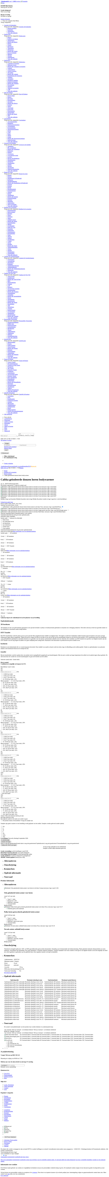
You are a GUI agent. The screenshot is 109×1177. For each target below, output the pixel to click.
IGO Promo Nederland (10, 1137)
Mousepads (10, 403)
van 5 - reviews (11, 1)
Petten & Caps (11, 227)
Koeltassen (10, 371)
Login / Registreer (9, 1085)
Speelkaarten (10, 163)
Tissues (9, 330)
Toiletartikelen (11, 331)
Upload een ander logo (7, 502)
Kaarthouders (11, 399)
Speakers (9, 86)
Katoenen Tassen (12, 370)
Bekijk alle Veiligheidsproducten (16, 268)
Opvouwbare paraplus (13, 288)
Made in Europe (8, 426)
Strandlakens (10, 299)
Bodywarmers (11, 212)
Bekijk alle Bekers (12, 42)
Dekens (9, 177)
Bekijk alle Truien (12, 246)
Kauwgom (10, 109)
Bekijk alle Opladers (12, 83)
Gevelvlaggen (11, 311)
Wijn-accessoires (11, 204)
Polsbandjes (10, 230)
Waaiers (9, 250)
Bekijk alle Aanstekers (13, 149)
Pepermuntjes (11, 111)
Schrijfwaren (7, 339)
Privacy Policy (8, 1141)
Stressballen (10, 167)
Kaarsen (9, 184)
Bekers (9, 37)
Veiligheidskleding (12, 247)
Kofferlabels (10, 380)
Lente (9, 132)
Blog (5, 428)
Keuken (9, 186)
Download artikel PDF (10, 972)
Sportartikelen (11, 293)
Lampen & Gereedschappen (11, 256)
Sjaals (9, 235)
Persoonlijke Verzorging (10, 319)
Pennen (9, 344)
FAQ (5, 429)
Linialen (9, 402)
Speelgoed (10, 161)
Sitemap (6, 1146)
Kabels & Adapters (12, 82)
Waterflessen (10, 57)
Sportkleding (10, 239)
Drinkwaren (7, 34)
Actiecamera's (11, 69)
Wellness (9, 334)
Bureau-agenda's (11, 28)
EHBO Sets (10, 324)
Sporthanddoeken (12, 181)
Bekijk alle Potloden (12, 354)
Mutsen (9, 224)
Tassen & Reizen (8, 359)
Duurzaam (7, 420)
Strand (9, 298)
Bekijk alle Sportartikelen (14, 296)
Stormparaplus (11, 290)
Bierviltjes (10, 98)
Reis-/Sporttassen (12, 377)
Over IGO (7, 1073)
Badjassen (10, 180)
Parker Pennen (11, 345)
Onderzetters (10, 203)
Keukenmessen (11, 190)
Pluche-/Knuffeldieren (13, 158)
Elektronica (7, 60)
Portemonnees (11, 232)
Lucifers (9, 157)
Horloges (9, 216)
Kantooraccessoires (12, 400)
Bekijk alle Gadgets (12, 74)
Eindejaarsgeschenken (13, 125)
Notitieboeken (11, 406)
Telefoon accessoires (13, 88)
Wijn (8, 115)
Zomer (9, 137)
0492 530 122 (4, 468)
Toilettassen (10, 333)
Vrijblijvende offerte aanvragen (8, 845)
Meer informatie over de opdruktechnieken (24, 531)
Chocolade (10, 108)
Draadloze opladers (12, 80)
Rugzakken (7, 1099)
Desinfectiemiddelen (12, 322)
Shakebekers (10, 40)
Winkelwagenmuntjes (13, 169)
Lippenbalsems (11, 327)
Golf (8, 285)
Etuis (8, 397)
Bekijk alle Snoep (12, 114)
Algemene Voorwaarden (10, 1140)
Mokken (9, 54)
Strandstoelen (11, 301)
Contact (6, 1088)
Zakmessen (10, 270)
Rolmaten (10, 264)
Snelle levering (11, 140)
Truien (9, 242)
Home (5, 470)
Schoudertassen (11, 385)
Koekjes (9, 105)
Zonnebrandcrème (12, 336)
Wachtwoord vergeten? (10, 447)
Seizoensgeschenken (13, 129)
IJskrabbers (10, 262)
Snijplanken (10, 195)
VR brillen (10, 72)
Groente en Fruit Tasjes (13, 365)
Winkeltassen (7, 1116)
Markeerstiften (11, 342)
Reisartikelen (10, 379)
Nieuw (6, 425)
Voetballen (10, 295)
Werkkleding (10, 252)
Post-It (9, 408)
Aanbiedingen (8, 418)
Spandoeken (10, 313)
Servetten (10, 102)
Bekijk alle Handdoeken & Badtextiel (17, 183)
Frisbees (9, 284)
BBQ (8, 281)
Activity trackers (11, 71)
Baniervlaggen (11, 310)
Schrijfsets (10, 356)
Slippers (9, 236)
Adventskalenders (12, 121)
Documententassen (12, 363)
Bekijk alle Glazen (12, 51)
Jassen (9, 218)
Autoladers (10, 79)
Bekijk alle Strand (12, 302)
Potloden (9, 350)
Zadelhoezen (10, 278)
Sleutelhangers (11, 160)
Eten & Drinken (8, 92)
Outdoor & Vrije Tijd (9, 273)
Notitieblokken (11, 405)
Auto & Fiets (10, 276)
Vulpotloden (10, 353)
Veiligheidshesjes (12, 267)
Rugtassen (10, 383)
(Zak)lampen (10, 259)
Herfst (9, 131)
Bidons (9, 43)
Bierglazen (10, 46)
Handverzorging (11, 325)
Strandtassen (10, 386)
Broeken (9, 213)
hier (9, 1174)
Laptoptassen (11, 373)
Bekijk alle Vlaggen (12, 316)
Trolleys (9, 388)
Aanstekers (10, 146)
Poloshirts (10, 229)
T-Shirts (6, 1102)
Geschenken (7, 118)
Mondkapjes (10, 328)
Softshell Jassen (11, 219)
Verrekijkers (10, 307)
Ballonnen (10, 151)
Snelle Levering (8, 421)
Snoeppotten (10, 112)
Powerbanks (10, 85)
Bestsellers (7, 423)
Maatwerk (7, 431)
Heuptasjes (10, 367)
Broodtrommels (11, 189)
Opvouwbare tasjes (12, 374)
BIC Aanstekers (11, 147)
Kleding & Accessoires (10, 207)
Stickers (9, 166)
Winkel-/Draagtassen (13, 389)
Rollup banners (11, 409)
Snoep (9, 106)
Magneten (10, 201)
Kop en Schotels (11, 53)
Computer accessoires (13, 63)
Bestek (9, 187)
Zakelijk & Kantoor (9, 393)
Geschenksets (11, 126)
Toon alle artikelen (12, 33)
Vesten (9, 249)
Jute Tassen (10, 368)
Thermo (9, 56)
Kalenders (10, 30)
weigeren (34, 1172)
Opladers (9, 77)
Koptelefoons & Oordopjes (14, 75)
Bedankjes (10, 123)
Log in (6, 450)
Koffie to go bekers (12, 39)
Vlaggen (9, 308)
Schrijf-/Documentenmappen (15, 411)
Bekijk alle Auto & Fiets (14, 279)
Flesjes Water (11, 95)
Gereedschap (10, 261)
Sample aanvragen (6, 841)
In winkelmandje (5, 840)
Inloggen (7, 443)
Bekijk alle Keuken (12, 196)
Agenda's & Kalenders (10, 25)
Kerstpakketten (11, 128)
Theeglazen (10, 48)
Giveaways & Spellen (10, 143)
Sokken (9, 238)
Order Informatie (8, 1086)
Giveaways (10, 154)
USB (8, 89)
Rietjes (9, 193)
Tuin (8, 305)
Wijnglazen (10, 49)
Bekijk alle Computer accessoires (16, 66)
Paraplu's (9, 287)
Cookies (6, 1144)
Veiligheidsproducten (13, 265)
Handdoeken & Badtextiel (14, 178)
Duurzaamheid (8, 1075)
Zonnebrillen (10, 253)
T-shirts (9, 241)
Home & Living (8, 172)
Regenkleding (11, 233)
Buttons (9, 152)
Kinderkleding (11, 223)
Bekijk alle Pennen (12, 348)
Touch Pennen (11, 347)
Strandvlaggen (11, 314)
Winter (9, 135)
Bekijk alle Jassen (12, 221)
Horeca (9, 97)
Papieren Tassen (11, 376)
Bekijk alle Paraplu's (12, 291)
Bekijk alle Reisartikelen (14, 382)
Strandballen (10, 304)
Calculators (10, 396)
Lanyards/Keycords (12, 155)
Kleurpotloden (11, 351)
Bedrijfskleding (11, 210)
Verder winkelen (8, 463)
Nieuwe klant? (8, 448)
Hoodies (9, 244)
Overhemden (10, 226)
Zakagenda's (10, 31)
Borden (9, 175)
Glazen (9, 45)
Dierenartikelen (11, 282)
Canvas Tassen (11, 362)
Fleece (9, 215)
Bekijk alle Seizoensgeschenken (16, 138)
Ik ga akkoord (4, 1175)
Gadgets (9, 68)
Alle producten (8, 414)
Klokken (9, 200)
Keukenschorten (11, 198)
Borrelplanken (11, 100)
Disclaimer (7, 1143)
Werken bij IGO (8, 1076)
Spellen (9, 164)
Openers (9, 192)
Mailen (21, 468)
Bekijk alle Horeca (12, 103)
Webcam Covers (11, 65)
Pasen (9, 134)
